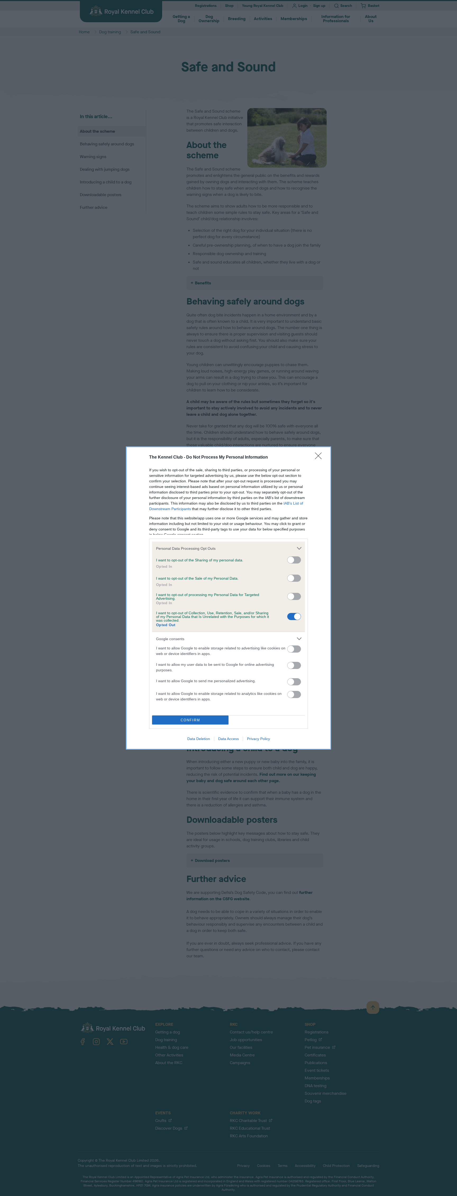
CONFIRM (190, 720)
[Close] (320, 457)
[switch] (294, 560)
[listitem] (228, 548)
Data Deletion (198, 739)
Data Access (228, 739)
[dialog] (228, 598)
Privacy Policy (258, 739)
